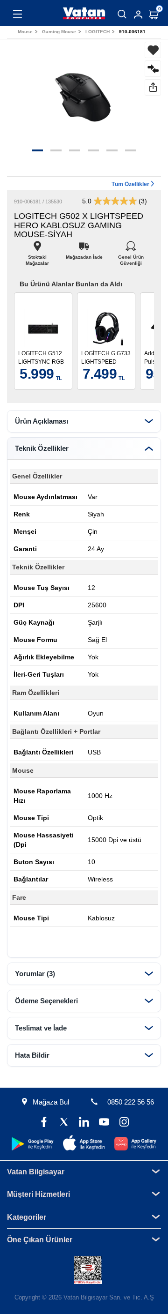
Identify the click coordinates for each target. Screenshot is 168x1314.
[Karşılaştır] (153, 68)
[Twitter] (64, 1123)
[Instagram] (124, 1123)
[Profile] (138, 14)
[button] (37, 150)
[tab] (84, 421)
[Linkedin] (84, 1123)
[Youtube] (104, 1123)
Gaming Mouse (59, 31)
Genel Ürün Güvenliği (131, 254)
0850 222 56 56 (130, 1102)
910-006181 (132, 31)
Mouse (25, 31)
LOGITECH (97, 31)
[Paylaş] (153, 87)
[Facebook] (44, 1123)
